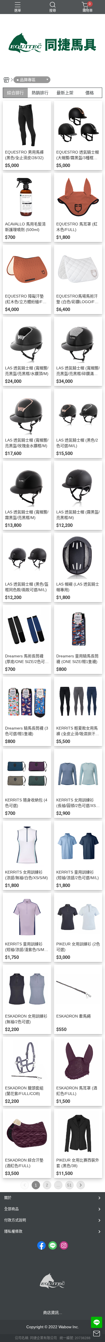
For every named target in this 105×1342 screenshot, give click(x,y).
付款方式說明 (15, 1220)
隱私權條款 (13, 1231)
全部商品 (11, 1209)
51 (69, 1185)
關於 (7, 1197)
